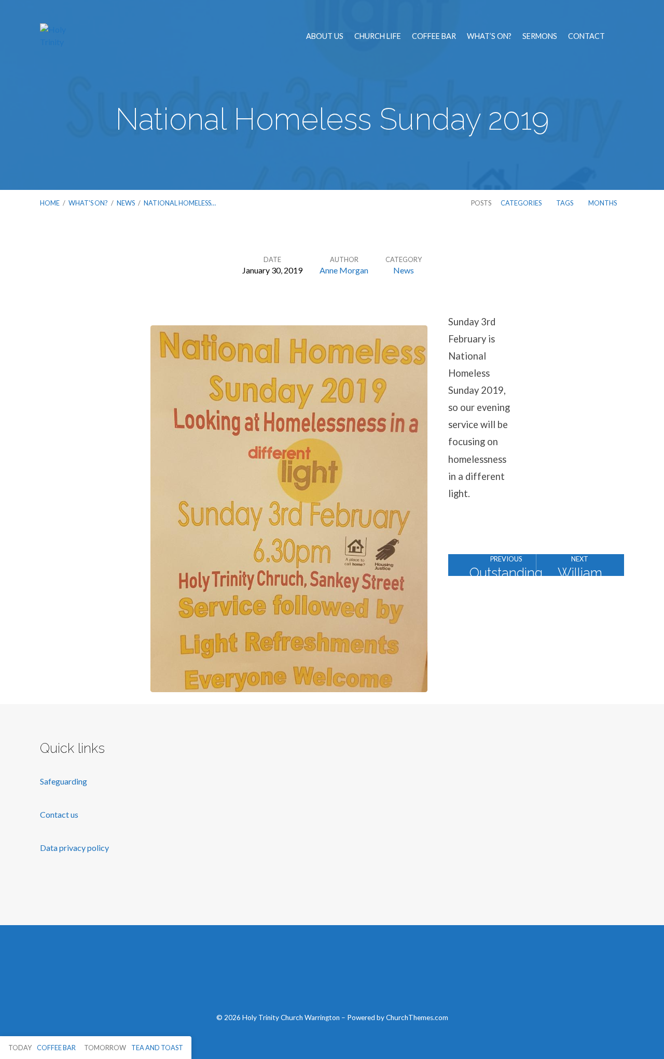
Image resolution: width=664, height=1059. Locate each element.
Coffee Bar (434, 36)
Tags (565, 203)
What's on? (88, 203)
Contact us (60, 814)
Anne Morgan (344, 270)
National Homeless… (180, 203)
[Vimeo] (331, 974)
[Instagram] (356, 974)
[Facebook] (282, 974)
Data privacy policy (74, 847)
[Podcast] (380, 974)
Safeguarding (63, 781)
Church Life (377, 36)
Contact (586, 36)
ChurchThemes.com (417, 1017)
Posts (481, 203)
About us (324, 36)
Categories (522, 203)
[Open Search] (621, 37)
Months (603, 203)
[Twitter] (307, 974)
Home (50, 203)
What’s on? (489, 36)
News (126, 203)
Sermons (539, 36)
